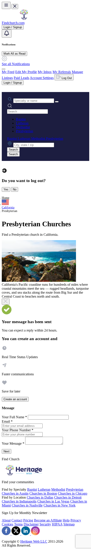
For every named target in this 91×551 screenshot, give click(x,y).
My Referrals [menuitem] (62, 72)
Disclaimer (31, 524)
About (6, 520)
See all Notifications (16, 64)
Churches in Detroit (68, 497)
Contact (16, 520)
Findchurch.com (13, 23)
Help (66, 520)
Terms (18, 524)
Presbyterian (24, 131)
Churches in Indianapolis (19, 501)
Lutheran (22, 123)
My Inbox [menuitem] (45, 72)
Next (6, 451)
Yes (6, 189)
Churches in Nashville (27, 505)
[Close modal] (5, 302)
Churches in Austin (15, 493)
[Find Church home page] (24, 19)
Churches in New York (60, 505)
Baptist (21, 119)
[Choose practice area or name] (57, 101)
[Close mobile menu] (14, 6)
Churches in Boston (43, 493)
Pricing (28, 520)
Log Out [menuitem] (66, 78)
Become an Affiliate (48, 520)
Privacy (75, 520)
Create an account (15, 399)
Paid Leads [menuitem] (21, 78)
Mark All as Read (14, 53)
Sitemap (69, 524)
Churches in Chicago (72, 493)
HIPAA (57, 524)
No (14, 189)
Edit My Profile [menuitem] (26, 72)
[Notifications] (6, 33)
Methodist (23, 127)
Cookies (7, 524)
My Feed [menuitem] (8, 72)
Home (5, 197)
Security (45, 524)
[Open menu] (6, 5)
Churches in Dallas (40, 497)
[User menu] (3, 69)
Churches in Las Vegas (53, 501)
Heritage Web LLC (33, 541)
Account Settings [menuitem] (42, 78)
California (8, 207)
